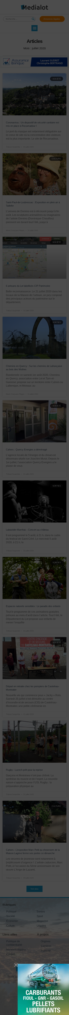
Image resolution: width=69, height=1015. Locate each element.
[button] (16, 965)
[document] (34, 507)
